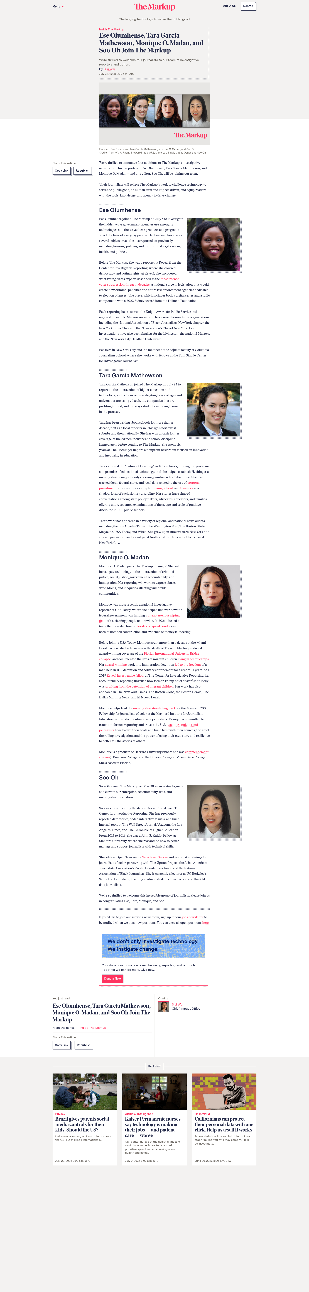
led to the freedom (188, 665)
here (205, 923)
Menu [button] (57, 6)
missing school (162, 488)
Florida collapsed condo (152, 626)
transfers (186, 488)
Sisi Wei (109, 69)
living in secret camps (193, 659)
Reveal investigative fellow (125, 675)
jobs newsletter (192, 917)
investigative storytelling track (154, 708)
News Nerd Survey (155, 857)
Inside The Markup (111, 29)
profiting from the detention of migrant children (139, 686)
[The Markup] (154, 7)
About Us (229, 6)
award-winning (116, 665)
